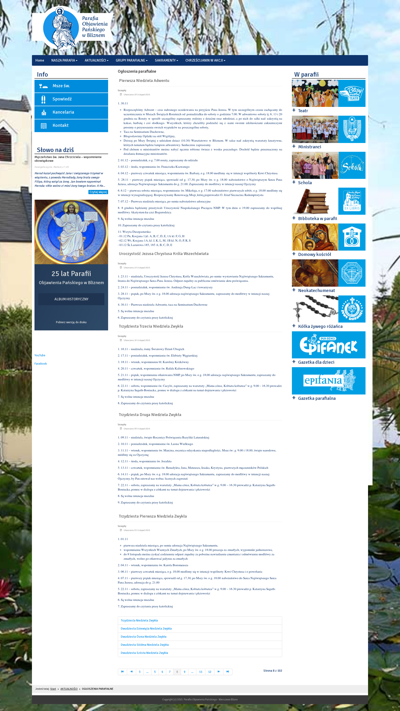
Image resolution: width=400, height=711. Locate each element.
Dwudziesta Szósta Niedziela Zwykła (144, 653)
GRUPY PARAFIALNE (130, 60)
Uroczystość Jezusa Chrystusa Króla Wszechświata (164, 253)
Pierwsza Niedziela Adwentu (144, 80)
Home (39, 60)
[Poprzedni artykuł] (131, 672)
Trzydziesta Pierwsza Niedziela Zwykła (153, 516)
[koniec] (227, 672)
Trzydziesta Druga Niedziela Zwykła (150, 414)
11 (200, 672)
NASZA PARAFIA (63, 60)
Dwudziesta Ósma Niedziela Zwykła (143, 637)
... (147, 672)
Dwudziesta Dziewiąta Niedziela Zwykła (146, 628)
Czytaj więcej (98, 192)
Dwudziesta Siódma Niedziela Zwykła (145, 645)
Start (53, 689)
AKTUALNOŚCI (95, 60)
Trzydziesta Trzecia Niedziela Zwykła (151, 326)
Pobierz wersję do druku (71, 322)
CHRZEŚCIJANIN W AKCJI (204, 60)
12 (209, 672)
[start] (122, 672)
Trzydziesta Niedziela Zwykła (139, 620)
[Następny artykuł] (218, 672)
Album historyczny (71, 299)
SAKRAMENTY (165, 60)
